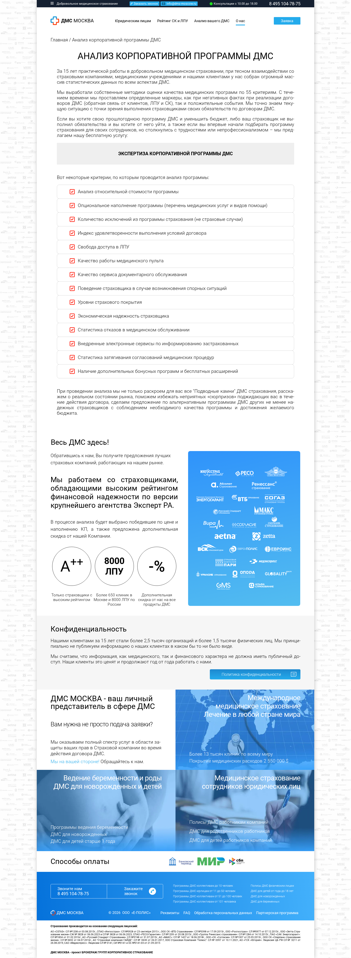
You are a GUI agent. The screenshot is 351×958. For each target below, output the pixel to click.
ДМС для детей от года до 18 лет (272, 891)
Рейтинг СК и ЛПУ (172, 21)
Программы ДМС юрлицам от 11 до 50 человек (204, 891)
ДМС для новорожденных (79, 834)
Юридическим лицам (133, 21)
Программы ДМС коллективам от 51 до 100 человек (207, 896)
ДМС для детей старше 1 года (83, 841)
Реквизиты (169, 913)
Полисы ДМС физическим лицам (272, 885)
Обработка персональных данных (223, 913)
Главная (59, 40)
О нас (240, 21)
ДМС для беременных (265, 901)
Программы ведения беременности (89, 827)
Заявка (287, 21)
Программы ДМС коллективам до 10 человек (203, 885)
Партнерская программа (277, 913)
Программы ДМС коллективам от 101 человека (204, 901)
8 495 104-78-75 (73, 893)
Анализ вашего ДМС (212, 21)
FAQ (186, 913)
